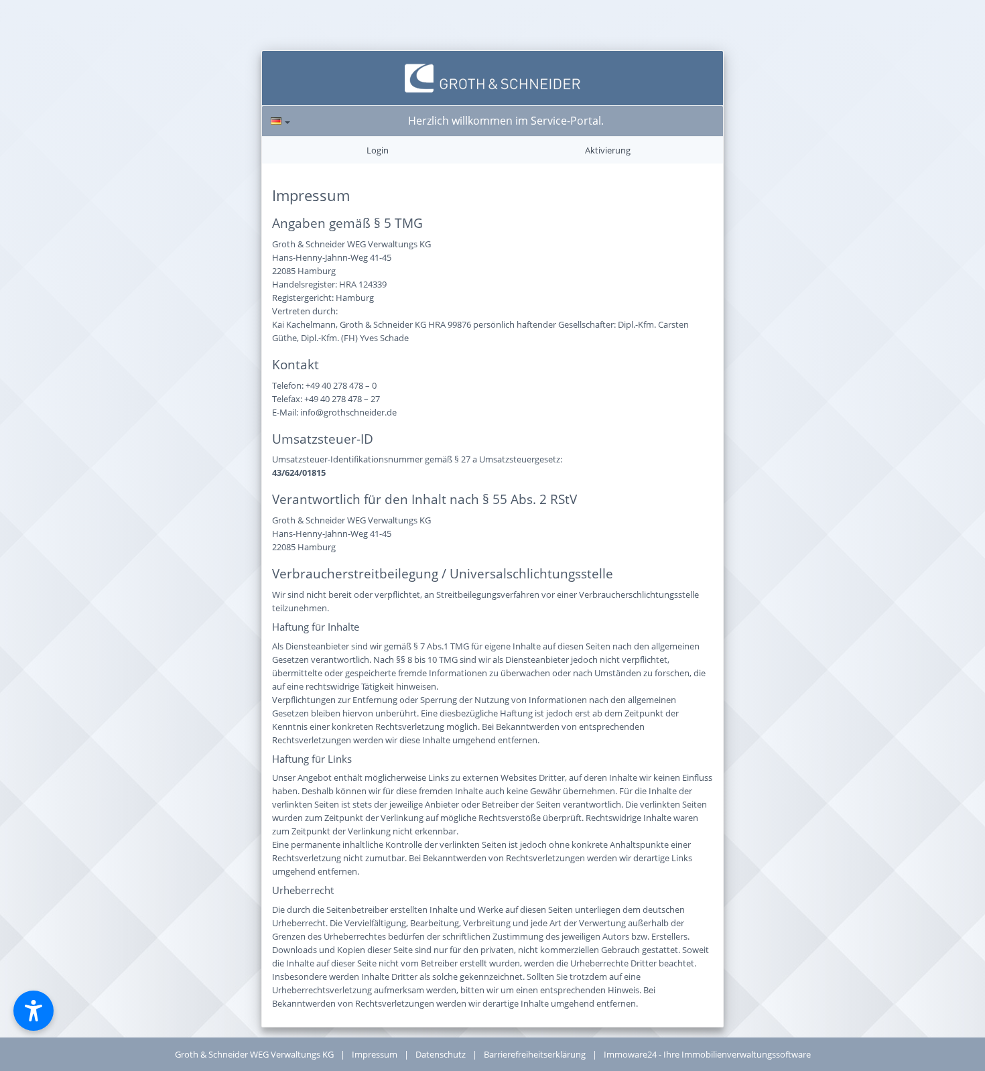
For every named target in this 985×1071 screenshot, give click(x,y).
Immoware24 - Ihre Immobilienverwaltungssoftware (707, 1054)
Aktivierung (608, 150)
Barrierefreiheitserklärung (535, 1054)
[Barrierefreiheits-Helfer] (33, 1011)
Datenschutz (440, 1054)
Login (378, 150)
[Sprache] (280, 121)
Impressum (374, 1054)
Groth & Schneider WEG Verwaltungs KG (254, 1054)
